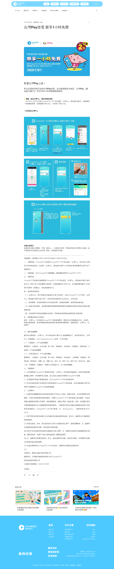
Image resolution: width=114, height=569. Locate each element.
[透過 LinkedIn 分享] (33, 475)
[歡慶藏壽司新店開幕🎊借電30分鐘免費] (28, 497)
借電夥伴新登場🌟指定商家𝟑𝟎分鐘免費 (56, 509)
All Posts (17, 10)
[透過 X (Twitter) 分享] (29, 475)
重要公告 (26, 10)
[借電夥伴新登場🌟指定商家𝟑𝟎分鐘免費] (57, 497)
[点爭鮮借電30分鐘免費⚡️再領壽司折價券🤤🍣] (86, 497)
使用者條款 (72, 565)
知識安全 (64, 10)
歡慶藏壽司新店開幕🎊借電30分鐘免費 (28, 509)
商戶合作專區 (54, 10)
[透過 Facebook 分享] (25, 475)
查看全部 (96, 487)
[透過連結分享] (38, 475)
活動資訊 (44, 10)
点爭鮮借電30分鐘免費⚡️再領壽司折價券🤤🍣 (85, 509)
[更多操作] (89, 22)
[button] (64, 3)
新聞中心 (35, 10)
